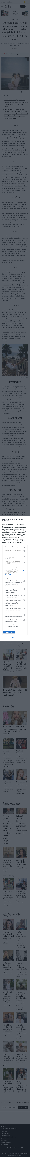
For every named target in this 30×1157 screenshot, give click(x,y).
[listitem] (15, 547)
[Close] (26, 519)
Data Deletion (5, 637)
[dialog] (15, 578)
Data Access (15, 637)
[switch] (24, 551)
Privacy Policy (24, 637)
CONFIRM (9, 632)
